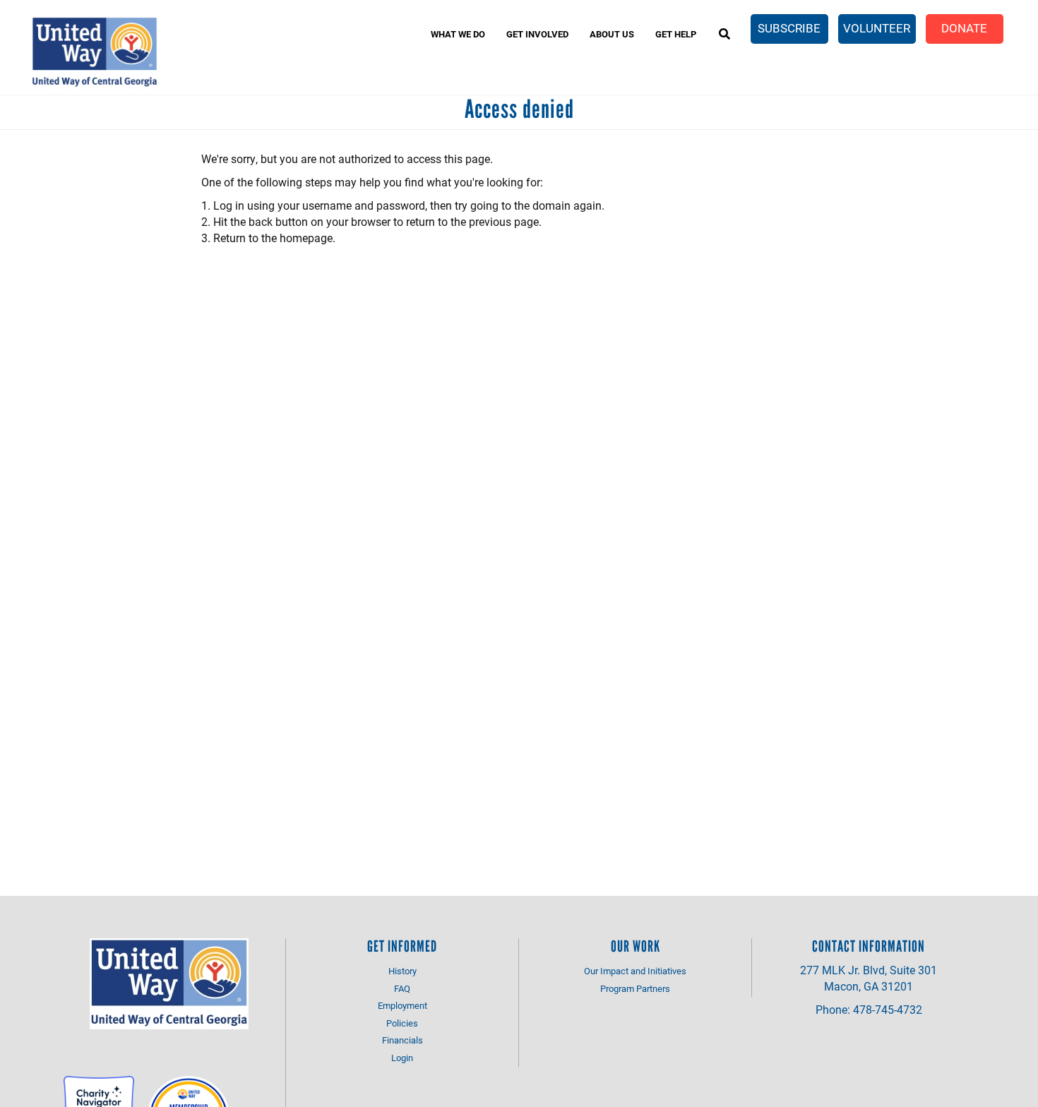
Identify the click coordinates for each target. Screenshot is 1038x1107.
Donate (964, 28)
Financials (402, 1040)
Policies (402, 1023)
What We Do (458, 34)
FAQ (402, 988)
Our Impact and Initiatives (635, 970)
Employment (402, 1005)
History (402, 970)
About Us (612, 34)
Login (402, 1057)
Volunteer (876, 28)
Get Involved (537, 34)
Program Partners (635, 988)
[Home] (94, 52)
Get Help (675, 34)
